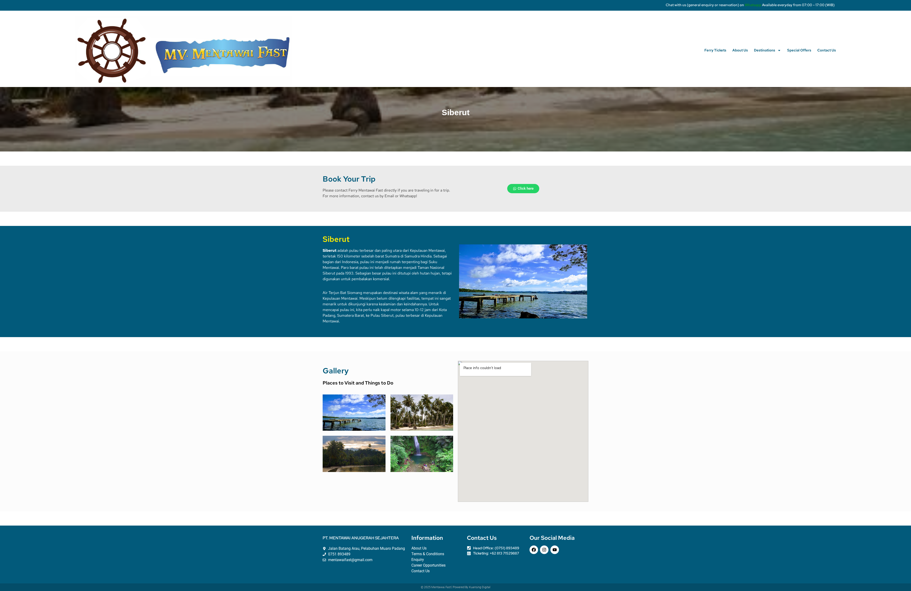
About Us (740, 50)
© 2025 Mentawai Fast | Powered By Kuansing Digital (455, 587)
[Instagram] (544, 549)
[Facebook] (534, 549)
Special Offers (799, 50)
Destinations (764, 50)
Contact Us (826, 50)
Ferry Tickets (715, 50)
